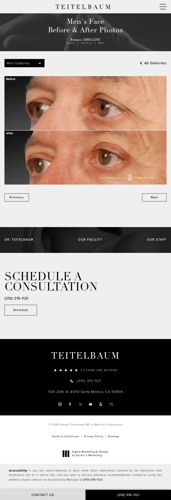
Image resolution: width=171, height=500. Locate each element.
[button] (163, 7)
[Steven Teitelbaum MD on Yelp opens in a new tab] (101, 404)
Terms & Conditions (65, 436)
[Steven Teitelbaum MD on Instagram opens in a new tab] (60, 404)
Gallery (86, 43)
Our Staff (157, 239)
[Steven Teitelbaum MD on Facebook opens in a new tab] (70, 404)
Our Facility (90, 239)
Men (101, 43)
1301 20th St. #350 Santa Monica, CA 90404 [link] (85, 391)
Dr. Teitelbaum (18, 239)
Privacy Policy (93, 436)
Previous (17, 197)
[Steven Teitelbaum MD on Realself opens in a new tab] (111, 404)
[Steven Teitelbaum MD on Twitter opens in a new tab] (80, 404)
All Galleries (155, 63)
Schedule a (51, 282)
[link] (85, 370)
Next (154, 197)
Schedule (20, 310)
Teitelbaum (85, 355)
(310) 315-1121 (92, 480)
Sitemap (113, 436)
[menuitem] (60, 404)
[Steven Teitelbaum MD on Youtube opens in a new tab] (90, 404)
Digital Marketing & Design (90, 453)
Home (71, 43)
